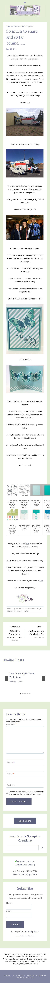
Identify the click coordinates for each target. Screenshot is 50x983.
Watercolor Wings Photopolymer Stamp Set (12, 502)
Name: (9, 903)
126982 (24, 528)
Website (11, 785)
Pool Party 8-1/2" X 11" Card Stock (36, 501)
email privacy (33, 931)
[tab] (20, 693)
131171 (36, 530)
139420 (24, 506)
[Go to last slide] (6, 678)
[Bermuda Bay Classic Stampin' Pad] (36, 515)
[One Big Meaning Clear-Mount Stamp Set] (24, 490)
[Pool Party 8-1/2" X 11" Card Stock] (36, 490)
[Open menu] (25, 2)
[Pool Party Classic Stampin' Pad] (24, 515)
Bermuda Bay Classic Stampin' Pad (36, 526)
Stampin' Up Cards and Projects (19, 26)
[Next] (43, 678)
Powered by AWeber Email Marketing (25, 936)
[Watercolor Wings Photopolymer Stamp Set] (12, 490)
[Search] (42, 847)
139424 (12, 506)
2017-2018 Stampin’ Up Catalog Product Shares (14, 634)
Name (10, 762)
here (27, 543)
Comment (11, 724)
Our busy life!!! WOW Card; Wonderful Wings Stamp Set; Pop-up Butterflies (24, 609)
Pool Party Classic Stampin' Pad (24, 526)
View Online (18, 874)
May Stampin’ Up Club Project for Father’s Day (36, 632)
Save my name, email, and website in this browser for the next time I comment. (26, 793)
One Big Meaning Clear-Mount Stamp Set (24, 502)
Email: (9, 911)
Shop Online (31, 874)
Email (10, 773)
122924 (36, 504)
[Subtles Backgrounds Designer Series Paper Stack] (12, 515)
